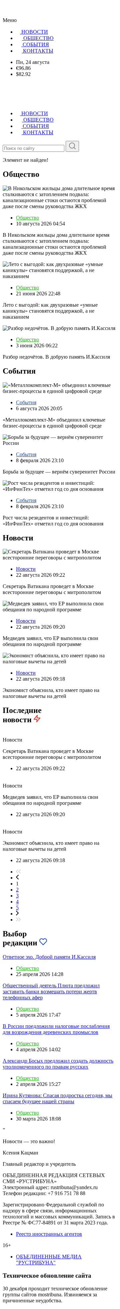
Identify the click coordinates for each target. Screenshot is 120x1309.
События (26, 402)
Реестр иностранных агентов (49, 1234)
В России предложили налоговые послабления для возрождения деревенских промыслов (56, 1029)
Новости (26, 569)
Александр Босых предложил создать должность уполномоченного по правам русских (58, 1064)
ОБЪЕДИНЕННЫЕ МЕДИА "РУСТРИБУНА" (49, 1259)
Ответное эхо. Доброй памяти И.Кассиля (49, 957)
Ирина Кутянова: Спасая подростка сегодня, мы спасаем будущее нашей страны (57, 1098)
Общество (27, 217)
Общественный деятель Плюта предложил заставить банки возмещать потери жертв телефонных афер (51, 991)
